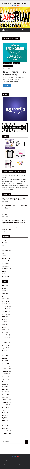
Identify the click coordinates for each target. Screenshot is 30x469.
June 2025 (4, 322)
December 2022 (6, 399)
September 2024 (6, 345)
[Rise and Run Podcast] (3, 30)
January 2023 (5, 397)
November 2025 (6, 309)
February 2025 (5, 332)
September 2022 (6, 407)
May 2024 (4, 355)
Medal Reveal (5, 253)
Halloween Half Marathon (8, 248)
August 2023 (5, 379)
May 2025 (4, 324)
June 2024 (4, 353)
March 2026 (5, 298)
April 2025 (4, 327)
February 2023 (5, 394)
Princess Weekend (6, 261)
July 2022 (4, 412)
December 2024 (6, 337)
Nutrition (4, 255)
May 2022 (4, 418)
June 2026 (4, 290)
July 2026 (4, 288)
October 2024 (5, 342)
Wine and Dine (5, 276)
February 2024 (5, 363)
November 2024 (6, 340)
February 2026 (5, 301)
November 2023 (6, 371)
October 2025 (5, 311)
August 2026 (5, 285)
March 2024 (5, 360)
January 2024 (5, 366)
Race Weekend (17, 63)
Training (4, 271)
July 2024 (4, 350)
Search (26, 442)
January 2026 (5, 303)
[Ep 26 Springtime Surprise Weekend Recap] (15, 52)
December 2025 (6, 306)
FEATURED (4, 242)
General (4, 245)
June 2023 (4, 384)
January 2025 (5, 335)
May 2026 (4, 293)
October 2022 (5, 405)
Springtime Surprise (8, 66)
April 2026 (4, 296)
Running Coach (5, 266)
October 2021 (5, 436)
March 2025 (5, 329)
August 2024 (5, 348)
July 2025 (4, 319)
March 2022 (5, 423)
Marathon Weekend (7, 250)
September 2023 (6, 376)
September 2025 (6, 314)
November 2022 (6, 402)
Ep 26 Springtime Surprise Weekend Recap (14, 73)
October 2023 (5, 373)
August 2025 (5, 316)
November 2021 (6, 433)
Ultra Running (5, 274)
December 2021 (6, 431)
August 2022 (5, 410)
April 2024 (4, 358)
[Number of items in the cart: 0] (15, 24)
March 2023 (5, 392)
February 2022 (5, 425)
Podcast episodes (8, 63)
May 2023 (4, 386)
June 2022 (4, 415)
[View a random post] (26, 30)
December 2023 (6, 368)
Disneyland (4, 240)
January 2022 (5, 428)
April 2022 (4, 420)
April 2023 (4, 389)
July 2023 (4, 381)
